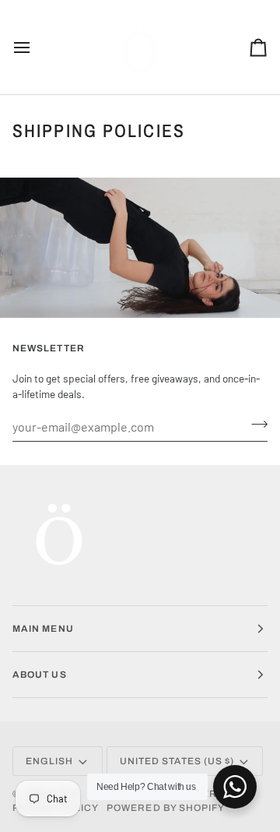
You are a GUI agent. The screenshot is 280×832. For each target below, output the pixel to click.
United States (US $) (177, 761)
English (50, 761)
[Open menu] (35, 47)
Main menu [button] (43, 628)
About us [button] (39, 674)
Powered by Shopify (166, 807)
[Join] (255, 424)
